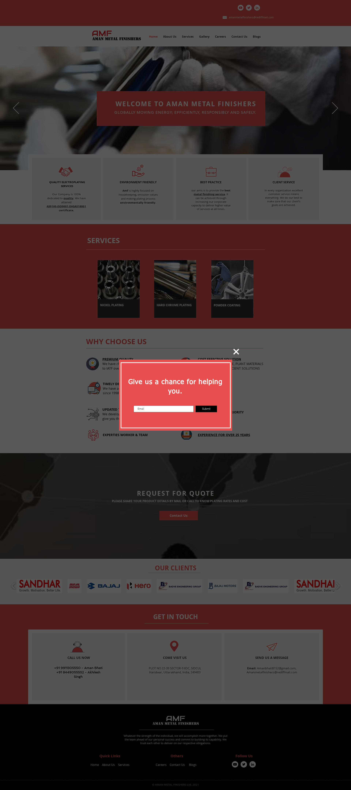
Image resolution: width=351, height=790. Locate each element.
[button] (236, 352)
